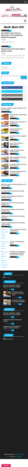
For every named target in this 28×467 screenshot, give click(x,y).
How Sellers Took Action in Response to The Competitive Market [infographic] (12, 35)
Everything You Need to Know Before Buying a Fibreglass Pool (12, 203)
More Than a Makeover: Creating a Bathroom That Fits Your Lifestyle (13, 108)
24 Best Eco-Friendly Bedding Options (17, 242)
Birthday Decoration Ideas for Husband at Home (17, 150)
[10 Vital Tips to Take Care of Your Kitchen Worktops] (5, 166)
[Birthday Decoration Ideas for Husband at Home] (5, 152)
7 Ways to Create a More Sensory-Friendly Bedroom (18, 230)
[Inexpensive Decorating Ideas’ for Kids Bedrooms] (5, 124)
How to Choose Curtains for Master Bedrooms (17, 143)
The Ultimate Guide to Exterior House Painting (12, 191)
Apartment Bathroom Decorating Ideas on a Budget (18, 158)
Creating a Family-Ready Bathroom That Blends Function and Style (13, 223)
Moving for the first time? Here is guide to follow (13, 50)
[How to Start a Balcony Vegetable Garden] (5, 138)
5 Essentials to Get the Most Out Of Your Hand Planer (18, 172)
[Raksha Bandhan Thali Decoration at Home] (5, 116)
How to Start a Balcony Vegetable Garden (18, 136)
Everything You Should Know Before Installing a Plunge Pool (13, 216)
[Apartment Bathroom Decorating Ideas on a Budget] (5, 159)
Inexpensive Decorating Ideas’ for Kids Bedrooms (18, 122)
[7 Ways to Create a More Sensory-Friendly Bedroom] (5, 234)
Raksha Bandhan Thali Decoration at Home (18, 115)
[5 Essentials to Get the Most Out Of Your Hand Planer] (5, 173)
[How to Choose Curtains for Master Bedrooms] (5, 145)
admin (3, 39)
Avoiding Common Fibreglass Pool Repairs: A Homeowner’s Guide (12, 196)
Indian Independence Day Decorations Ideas (16, 129)
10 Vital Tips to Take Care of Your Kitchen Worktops (18, 165)
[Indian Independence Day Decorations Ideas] (5, 131)
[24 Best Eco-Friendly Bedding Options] (5, 245)
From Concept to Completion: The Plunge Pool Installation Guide (12, 210)
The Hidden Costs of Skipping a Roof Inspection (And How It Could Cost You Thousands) (17, 253)
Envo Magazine (18, 456)
